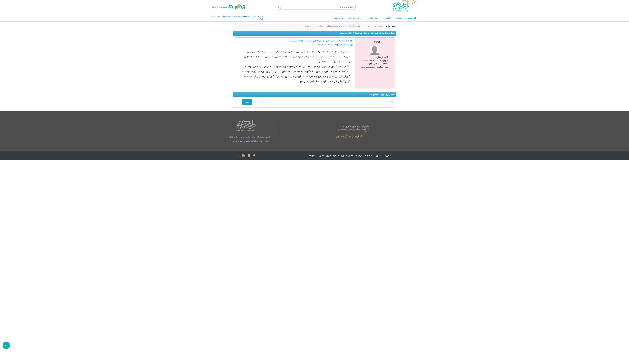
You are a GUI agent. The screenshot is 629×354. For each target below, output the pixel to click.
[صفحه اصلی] (254, 155)
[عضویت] (243, 155)
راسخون (409, 18)
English (312, 155)
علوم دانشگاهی (332, 26)
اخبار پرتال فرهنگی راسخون (349, 136)
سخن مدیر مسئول (383, 155)
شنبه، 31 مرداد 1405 (258, 18)
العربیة (321, 155)
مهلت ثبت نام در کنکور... (313, 26)
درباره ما (358, 155)
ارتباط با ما (368, 155)
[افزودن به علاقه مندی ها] (237, 155)
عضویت (223, 7)
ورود (214, 7)
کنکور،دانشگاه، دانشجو (350, 26)
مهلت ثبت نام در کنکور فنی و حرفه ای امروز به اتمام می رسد (321, 41)
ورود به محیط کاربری (335, 155)
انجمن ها (366, 26)
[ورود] (249, 155)
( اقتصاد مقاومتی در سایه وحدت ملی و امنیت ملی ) (230, 18)
